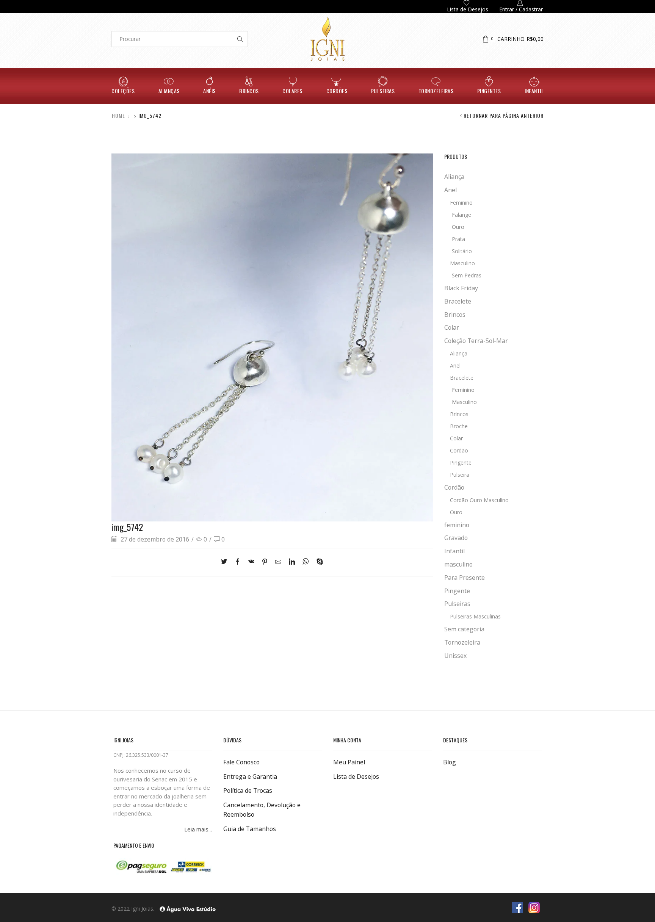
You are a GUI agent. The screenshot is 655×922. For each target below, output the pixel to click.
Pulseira (459, 474)
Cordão (459, 450)
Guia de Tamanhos (249, 829)
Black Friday (461, 288)
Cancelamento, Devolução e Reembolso (262, 810)
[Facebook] (237, 562)
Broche (459, 426)
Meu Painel (349, 762)
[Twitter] (226, 562)
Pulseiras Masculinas (475, 616)
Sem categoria (464, 629)
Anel (450, 190)
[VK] (251, 562)
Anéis (209, 91)
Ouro (458, 226)
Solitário (462, 251)
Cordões (337, 91)
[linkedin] (292, 562)
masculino (458, 564)
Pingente (461, 462)
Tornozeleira (462, 642)
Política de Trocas (247, 790)
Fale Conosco (241, 762)
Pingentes (489, 91)
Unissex (455, 655)
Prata (458, 239)
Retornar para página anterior (504, 115)
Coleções (123, 91)
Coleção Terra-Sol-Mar (476, 341)
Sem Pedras (466, 275)
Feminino (461, 202)
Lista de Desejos (356, 776)
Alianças (169, 91)
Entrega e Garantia (250, 776)
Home (118, 115)
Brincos (249, 91)
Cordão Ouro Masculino (479, 500)
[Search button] (240, 39)
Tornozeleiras (436, 91)
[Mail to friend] (278, 562)
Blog (449, 762)
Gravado (456, 538)
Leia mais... (198, 829)
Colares (292, 91)
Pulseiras (383, 91)
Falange (461, 214)
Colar (451, 327)
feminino (456, 525)
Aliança (454, 176)
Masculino (462, 263)
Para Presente (464, 577)
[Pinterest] (264, 562)
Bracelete (457, 301)
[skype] (318, 562)
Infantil (534, 91)
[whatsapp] (306, 562)
